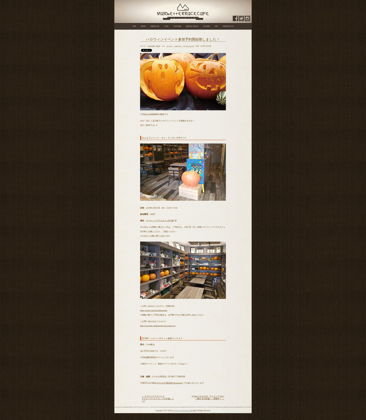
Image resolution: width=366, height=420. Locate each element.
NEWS (143, 26)
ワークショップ (188, 46)
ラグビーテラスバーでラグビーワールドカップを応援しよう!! (158, 398)
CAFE (166, 26)
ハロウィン (178, 46)
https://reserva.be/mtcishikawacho (153, 310)
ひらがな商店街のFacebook (170, 383)
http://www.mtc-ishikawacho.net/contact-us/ (158, 326)
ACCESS (206, 26)
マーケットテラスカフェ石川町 (160, 221)
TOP (134, 26)
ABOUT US (155, 26)
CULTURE (177, 26)
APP (216, 26)
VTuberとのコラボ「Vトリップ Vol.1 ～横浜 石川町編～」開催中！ (208, 397)
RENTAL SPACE (192, 26)
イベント (169, 46)
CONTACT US (228, 26)
